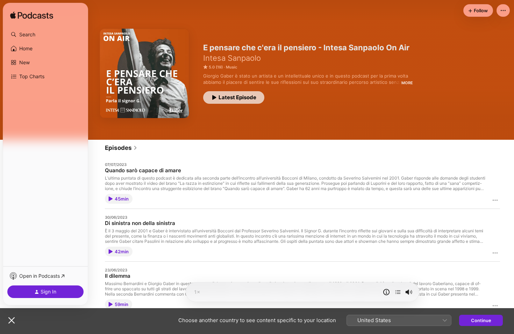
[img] (31, 15)
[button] (45, 35)
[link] (121, 148)
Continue (481, 320)
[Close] (11, 320)
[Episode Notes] (386, 292)
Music (231, 67)
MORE (407, 82)
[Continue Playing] (398, 292)
